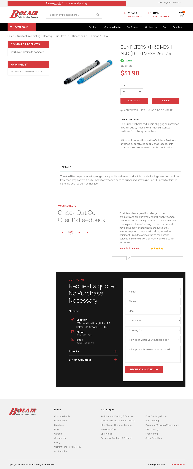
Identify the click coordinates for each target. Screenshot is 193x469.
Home (11, 36)
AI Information (61, 451)
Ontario (74, 311)
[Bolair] (23, 14)
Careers (58, 433)
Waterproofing (108, 429)
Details (66, 167)
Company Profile (62, 416)
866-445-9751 (135, 16)
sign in (57, 3)
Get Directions (177, 464)
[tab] (66, 167)
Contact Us (60, 438)
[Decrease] (124, 92)
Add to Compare (161, 110)
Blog (56, 429)
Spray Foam (106, 433)
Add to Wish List (134, 110)
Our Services (60, 420)
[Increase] (140, 92)
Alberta (74, 351)
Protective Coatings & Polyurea (116, 438)
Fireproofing (152, 433)
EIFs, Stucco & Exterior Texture (116, 425)
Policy (57, 442)
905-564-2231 (84, 335)
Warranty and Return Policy (67, 446)
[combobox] (74, 14)
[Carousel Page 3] (79, 232)
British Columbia (80, 359)
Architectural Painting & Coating (34, 36)
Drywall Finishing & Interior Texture (118, 420)
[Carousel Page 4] (87, 232)
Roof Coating (152, 420)
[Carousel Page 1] (62, 232)
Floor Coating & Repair (157, 416)
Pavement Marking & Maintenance (162, 425)
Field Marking (152, 429)
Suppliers (59, 425)
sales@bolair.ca (161, 16)
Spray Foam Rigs (154, 438)
